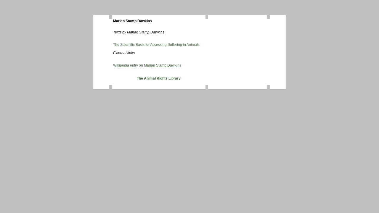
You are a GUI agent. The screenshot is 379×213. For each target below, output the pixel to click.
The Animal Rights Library (159, 78)
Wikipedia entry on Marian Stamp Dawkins (147, 65)
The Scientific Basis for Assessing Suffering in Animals (156, 45)
